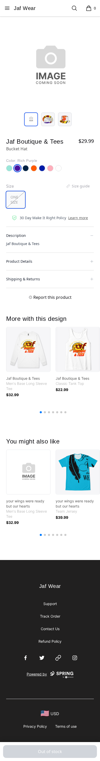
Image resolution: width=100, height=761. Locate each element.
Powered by (37, 674)
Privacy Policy (35, 726)
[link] (28, 349)
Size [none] (10, 186)
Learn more (78, 217)
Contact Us (50, 629)
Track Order (50, 616)
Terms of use (66, 726)
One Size (14, 200)
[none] (78, 186)
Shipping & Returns (23, 279)
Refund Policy (50, 641)
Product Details (19, 261)
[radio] (15, 199)
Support (50, 603)
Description (16, 235)
